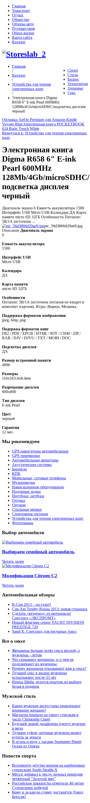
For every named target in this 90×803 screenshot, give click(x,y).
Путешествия (23, 28)
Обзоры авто (23, 24)
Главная (19, 6)
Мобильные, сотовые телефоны (39, 478)
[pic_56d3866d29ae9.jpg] (23, 226)
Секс (72, 93)
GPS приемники (26, 456)
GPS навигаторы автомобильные (40, 451)
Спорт (73, 70)
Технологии (78, 84)
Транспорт (21, 10)
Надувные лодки (26, 491)
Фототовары (22, 523)
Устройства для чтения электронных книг (31, 86)
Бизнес (73, 79)
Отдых (18, 15)
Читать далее (13, 561)
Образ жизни (23, 33)
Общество (20, 19)
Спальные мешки (27, 509)
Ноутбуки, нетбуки (28, 496)
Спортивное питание (30, 514)
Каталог (19, 42)
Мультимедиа (23, 482)
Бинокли (19, 469)
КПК (16, 473)
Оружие (19, 505)
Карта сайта (22, 37)
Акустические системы (32, 464)
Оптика (18, 500)
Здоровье (75, 88)
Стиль (73, 75)
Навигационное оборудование (38, 487)
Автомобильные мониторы (35, 460)
